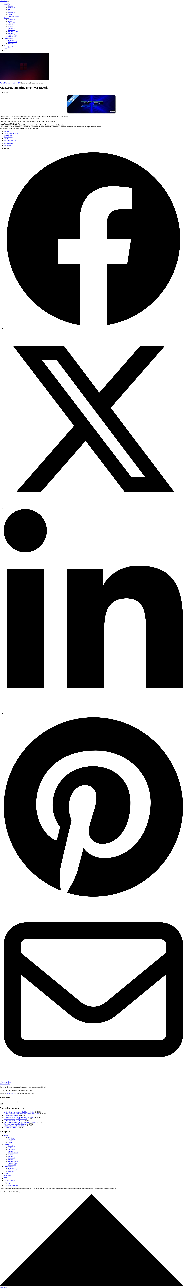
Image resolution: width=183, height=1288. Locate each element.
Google (10, 21)
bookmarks (7, 131)
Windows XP (12, 36)
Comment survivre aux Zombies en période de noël (19, 1122)
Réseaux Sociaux (13, 1153)
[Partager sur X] (93, 508)
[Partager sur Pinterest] (93, 899)
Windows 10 (11, 30)
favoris (6, 138)
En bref (10, 11)
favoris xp (7, 142)
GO (2, 1104)
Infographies (11, 12)
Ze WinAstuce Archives (11, 1185)
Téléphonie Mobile (13, 16)
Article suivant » (5, 1084)
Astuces (6, 18)
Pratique (10, 24)
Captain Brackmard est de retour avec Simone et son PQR (21, 1114)
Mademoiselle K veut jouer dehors (14, 1126)
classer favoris (8, 135)
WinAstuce (3, 1)
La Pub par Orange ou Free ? (12, 1120)
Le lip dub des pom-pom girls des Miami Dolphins (19, 1112)
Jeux (5, 49)
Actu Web (7, 4)
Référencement (12, 42)
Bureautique (11, 19)
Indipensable (11, 23)
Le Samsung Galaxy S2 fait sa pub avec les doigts (19, 1117)
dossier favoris (8, 137)
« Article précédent (5, 1082)
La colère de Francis (10, 1127)
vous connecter (11, 1093)
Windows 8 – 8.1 (13, 31)
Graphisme (11, 40)
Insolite (10, 14)
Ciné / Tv (10, 47)
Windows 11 (11, 28)
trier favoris (7, 145)
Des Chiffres (11, 7)
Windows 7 (11, 33)
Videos (6, 45)
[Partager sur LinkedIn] (93, 713)
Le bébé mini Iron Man (11, 1115)
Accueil (2, 83)
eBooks (10, 9)
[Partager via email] (93, 1079)
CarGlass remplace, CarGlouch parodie (15, 1119)
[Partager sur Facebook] (93, 328)
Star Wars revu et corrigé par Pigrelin (15, 1124)
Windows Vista (12, 35)
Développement (8, 38)
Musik (6, 50)
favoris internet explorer (11, 140)
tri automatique (8, 143)
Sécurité (10, 26)
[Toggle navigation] (8, 1)
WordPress (11, 43)
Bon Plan (10, 6)
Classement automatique (11, 133)
